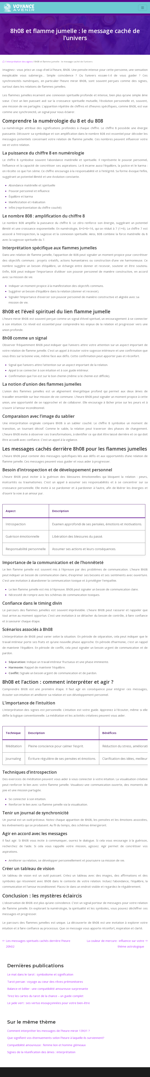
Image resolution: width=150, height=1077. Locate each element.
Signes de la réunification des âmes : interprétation (41, 1052)
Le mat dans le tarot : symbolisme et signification (40, 974)
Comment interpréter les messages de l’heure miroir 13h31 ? (48, 1031)
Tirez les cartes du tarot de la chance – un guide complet (45, 996)
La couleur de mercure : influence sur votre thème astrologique (115, 943)
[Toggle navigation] (142, 8)
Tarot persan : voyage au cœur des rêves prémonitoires (45, 982)
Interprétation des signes (19, 61)
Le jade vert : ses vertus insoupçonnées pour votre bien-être (48, 1003)
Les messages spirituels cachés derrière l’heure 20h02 (38, 943)
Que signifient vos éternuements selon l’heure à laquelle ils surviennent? (55, 1038)
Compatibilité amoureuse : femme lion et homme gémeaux (46, 1045)
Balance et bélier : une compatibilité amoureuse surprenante (47, 989)
